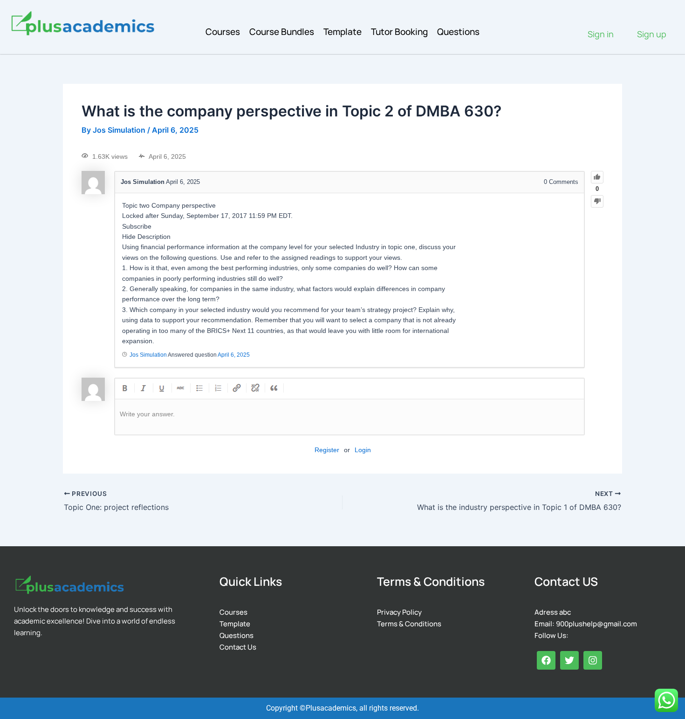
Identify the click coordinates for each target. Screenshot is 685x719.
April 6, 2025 (234, 355)
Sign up (651, 34)
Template (342, 32)
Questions (458, 32)
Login (363, 450)
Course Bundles (281, 32)
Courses (223, 32)
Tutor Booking (399, 32)
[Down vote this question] (597, 201)
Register (327, 450)
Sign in (601, 34)
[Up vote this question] (597, 177)
